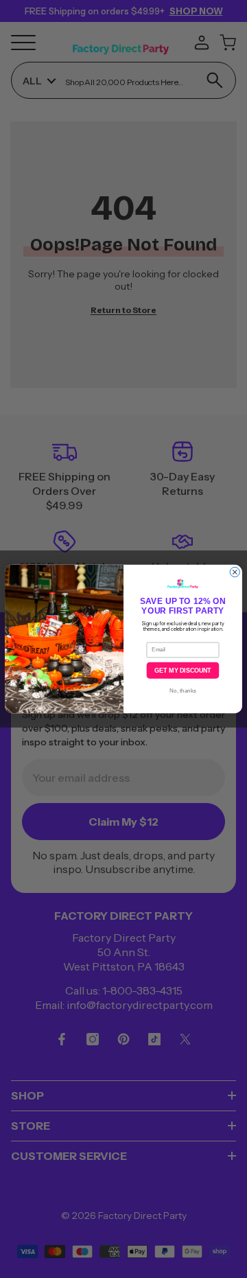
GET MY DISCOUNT (182, 670)
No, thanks (182, 691)
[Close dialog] (234, 572)
